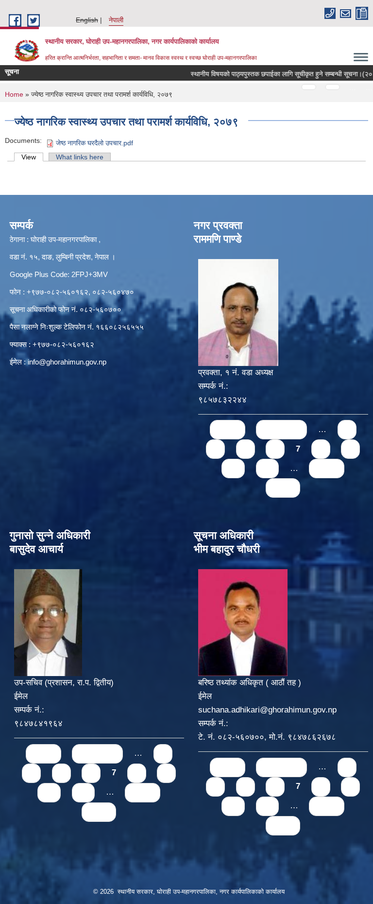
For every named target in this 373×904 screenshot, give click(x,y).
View (32, 157)
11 (267, 468)
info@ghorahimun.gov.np (67, 362)
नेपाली (116, 20)
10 (233, 468)
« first (227, 429)
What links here (79, 157)
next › (326, 468)
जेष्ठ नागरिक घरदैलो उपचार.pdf (94, 143)
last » (283, 487)
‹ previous (281, 429)
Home (14, 94)
